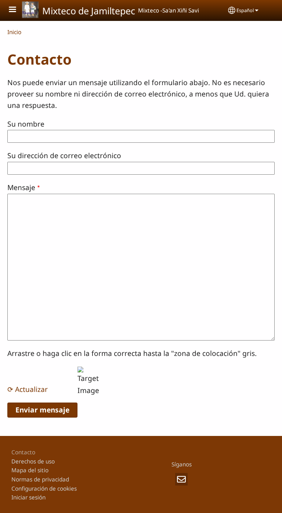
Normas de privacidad (40, 479)
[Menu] (17, 10)
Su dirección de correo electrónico (64, 155)
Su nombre (25, 124)
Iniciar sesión (28, 497)
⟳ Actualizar (27, 389)
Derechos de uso (33, 461)
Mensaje (21, 187)
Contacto (23, 452)
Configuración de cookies (44, 488)
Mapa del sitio (29, 470)
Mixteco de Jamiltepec (88, 10)
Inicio (14, 32)
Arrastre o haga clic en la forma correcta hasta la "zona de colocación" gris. (132, 353)
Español (245, 10)
